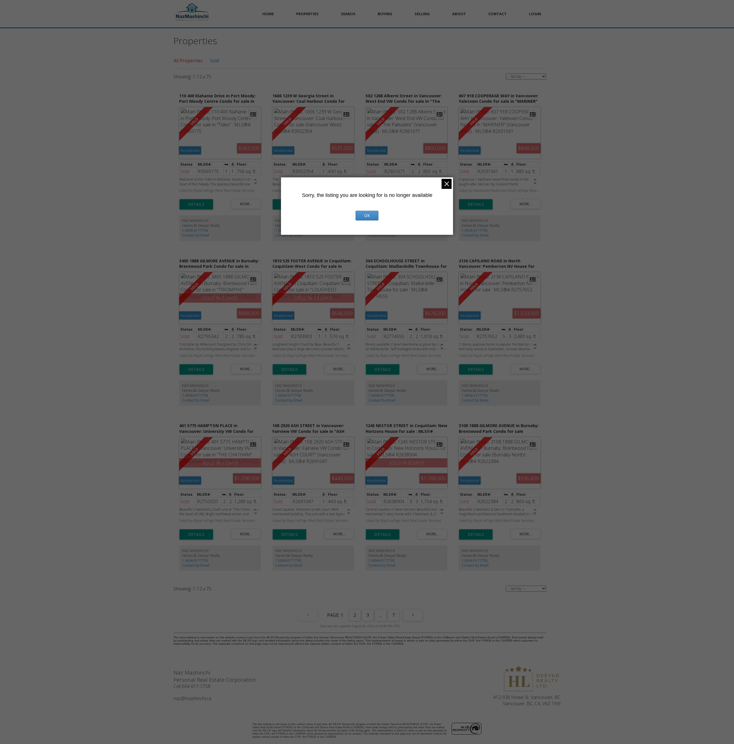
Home (268, 13)
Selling (422, 13)
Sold (214, 60)
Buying (385, 13)
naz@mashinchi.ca (192, 698)
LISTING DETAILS (196, 204)
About (459, 13)
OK (367, 215)
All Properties (188, 60)
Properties (307, 13)
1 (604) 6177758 (195, 230)
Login (535, 13)
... (380, 615)
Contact (497, 13)
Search (348, 13)
